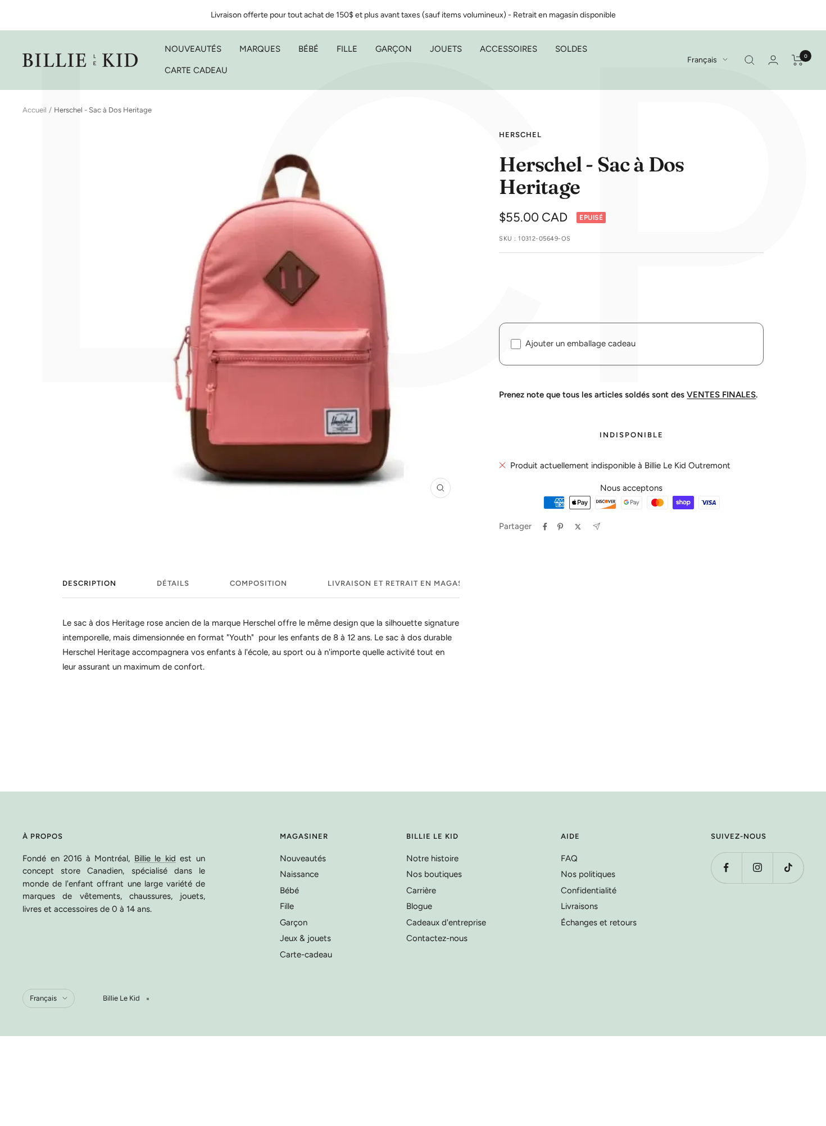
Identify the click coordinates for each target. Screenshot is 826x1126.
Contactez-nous (437, 938)
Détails (173, 583)
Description (89, 583)
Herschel (520, 134)
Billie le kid (155, 858)
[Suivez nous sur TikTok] (788, 867)
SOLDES (571, 49)
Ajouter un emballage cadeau (580, 343)
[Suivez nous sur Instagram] (757, 867)
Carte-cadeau (306, 954)
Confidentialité (588, 890)
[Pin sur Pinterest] (560, 527)
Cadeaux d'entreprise (446, 922)
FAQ (569, 858)
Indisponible (632, 435)
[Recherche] (750, 60)
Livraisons (579, 906)
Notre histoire (432, 858)
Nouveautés (303, 858)
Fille (287, 906)
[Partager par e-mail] (596, 526)
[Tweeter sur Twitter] (578, 527)
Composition (258, 583)
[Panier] (798, 60)
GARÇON (393, 49)
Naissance (299, 874)
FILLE (347, 49)
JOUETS (446, 49)
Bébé (289, 890)
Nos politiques (588, 874)
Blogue (419, 906)
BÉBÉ (308, 49)
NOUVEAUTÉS (193, 49)
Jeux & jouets (305, 938)
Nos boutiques (434, 874)
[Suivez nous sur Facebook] (726, 867)
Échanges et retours (599, 922)
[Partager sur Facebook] (545, 527)
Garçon (293, 922)
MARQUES (259, 49)
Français (702, 60)
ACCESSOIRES (508, 49)
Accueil (34, 110)
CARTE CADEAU (196, 70)
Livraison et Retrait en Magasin (400, 583)
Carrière (421, 890)
